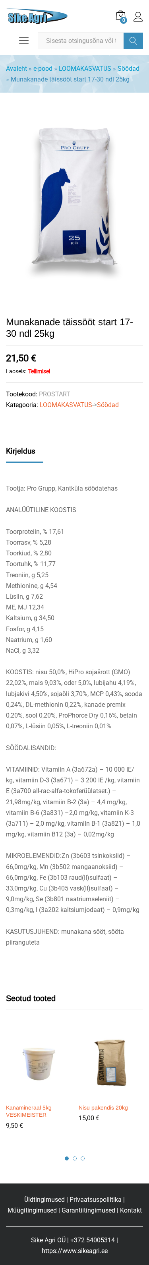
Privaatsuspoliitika (96, 1199)
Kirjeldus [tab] (20, 451)
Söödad (128, 68)
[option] (38, 1085)
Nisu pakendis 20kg (103, 1107)
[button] (110, 1094)
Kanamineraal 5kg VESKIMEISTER (29, 1111)
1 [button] (67, 1158)
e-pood (42, 68)
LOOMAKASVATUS (85, 68)
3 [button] (83, 1158)
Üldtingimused (44, 1199)
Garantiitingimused (88, 1210)
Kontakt (131, 1210)
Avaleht (16, 68)
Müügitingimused (32, 1210)
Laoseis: (16, 371)
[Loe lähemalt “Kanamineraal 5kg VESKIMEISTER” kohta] (37, 1094)
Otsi (133, 41)
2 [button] (75, 1158)
